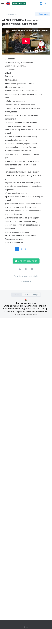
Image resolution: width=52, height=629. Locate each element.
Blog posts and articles (29, 276)
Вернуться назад (10, 14)
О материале (26, 281)
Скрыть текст (44, 14)
